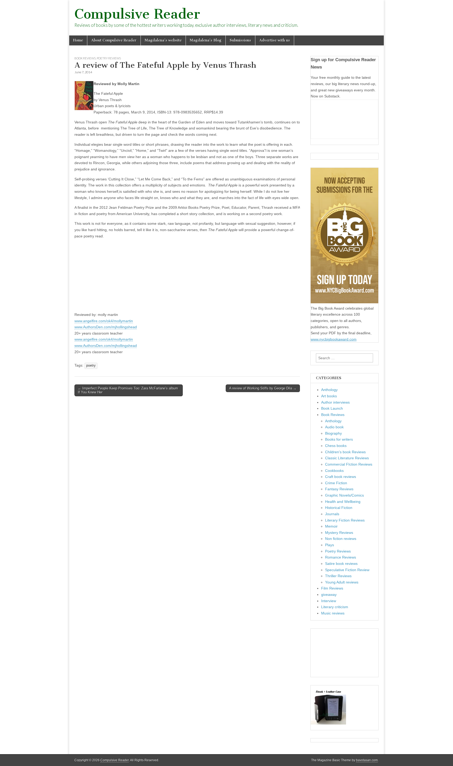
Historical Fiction (338, 508)
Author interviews (335, 402)
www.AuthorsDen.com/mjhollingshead (105, 327)
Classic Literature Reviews (347, 458)
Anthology (329, 390)
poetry (91, 365)
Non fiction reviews (340, 538)
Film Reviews (332, 588)
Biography (333, 433)
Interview (328, 601)
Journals (332, 514)
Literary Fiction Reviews (345, 520)
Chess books (336, 446)
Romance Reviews (340, 557)
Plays (329, 545)
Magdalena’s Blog (206, 40)
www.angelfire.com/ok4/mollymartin (103, 321)
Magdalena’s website (163, 40)
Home (78, 40)
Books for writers (339, 439)
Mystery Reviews (339, 532)
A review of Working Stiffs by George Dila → (262, 388)
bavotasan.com (367, 760)
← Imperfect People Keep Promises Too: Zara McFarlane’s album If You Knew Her (128, 390)
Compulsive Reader (137, 14)
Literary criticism (334, 607)
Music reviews (332, 613)
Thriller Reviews (338, 576)
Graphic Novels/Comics (344, 495)
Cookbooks (334, 470)
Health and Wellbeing (342, 501)
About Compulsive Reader (114, 40)
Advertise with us (274, 40)
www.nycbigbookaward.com (334, 339)
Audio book (334, 427)
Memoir (331, 526)
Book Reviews (85, 58)
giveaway (329, 594)
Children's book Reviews (345, 452)
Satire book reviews (341, 563)
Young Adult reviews (341, 582)
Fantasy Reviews (339, 489)
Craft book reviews (340, 477)
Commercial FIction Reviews (348, 464)
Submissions (240, 40)
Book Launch (332, 408)
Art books (329, 396)
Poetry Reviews (109, 58)
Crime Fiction (336, 483)
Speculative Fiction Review (347, 570)
